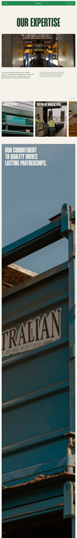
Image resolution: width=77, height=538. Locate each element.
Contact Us (70, 3)
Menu (5, 3)
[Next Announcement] (74, 98)
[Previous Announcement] (71, 98)
